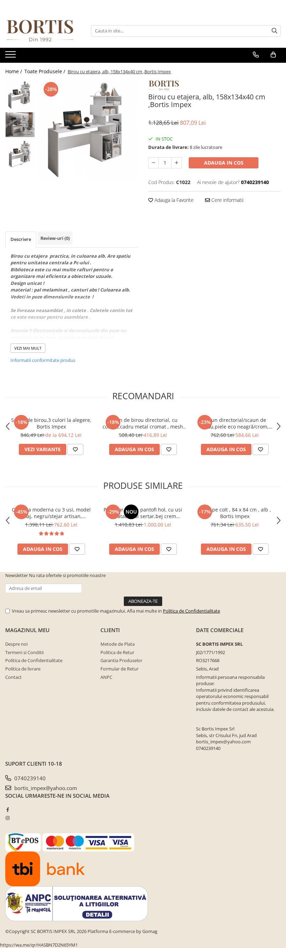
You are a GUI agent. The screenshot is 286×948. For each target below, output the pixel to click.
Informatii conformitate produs (42, 360)
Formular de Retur (119, 669)
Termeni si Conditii (24, 652)
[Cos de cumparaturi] (273, 55)
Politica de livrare (22, 669)
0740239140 (29, 778)
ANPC (106, 677)
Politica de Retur (117, 652)
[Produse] (11, 56)
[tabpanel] (88, 130)
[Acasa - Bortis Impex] (40, 31)
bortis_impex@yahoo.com (45, 787)
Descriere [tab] (20, 239)
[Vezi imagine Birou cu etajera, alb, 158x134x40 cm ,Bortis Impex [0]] (20, 95)
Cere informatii (226, 200)
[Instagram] (7, 818)
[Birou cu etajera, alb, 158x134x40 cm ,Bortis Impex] (88, 130)
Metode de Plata (117, 644)
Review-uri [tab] (55, 238)
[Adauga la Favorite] (75, 449)
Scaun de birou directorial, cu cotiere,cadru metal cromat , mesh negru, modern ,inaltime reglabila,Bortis (143, 423)
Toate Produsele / (45, 71)
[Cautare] (274, 31)
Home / (14, 71)
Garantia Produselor (121, 660)
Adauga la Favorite (173, 200)
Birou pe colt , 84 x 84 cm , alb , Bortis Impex (234, 512)
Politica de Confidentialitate (191, 611)
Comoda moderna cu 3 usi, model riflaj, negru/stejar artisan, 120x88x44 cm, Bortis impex (51, 512)
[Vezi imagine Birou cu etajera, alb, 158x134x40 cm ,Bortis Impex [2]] (20, 154)
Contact (13, 677)
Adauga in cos (223, 162)
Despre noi (16, 644)
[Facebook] (7, 809)
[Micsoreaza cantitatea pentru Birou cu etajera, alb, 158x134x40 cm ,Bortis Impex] (153, 162)
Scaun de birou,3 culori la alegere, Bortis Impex (51, 423)
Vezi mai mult (28, 348)
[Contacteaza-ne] (256, 55)
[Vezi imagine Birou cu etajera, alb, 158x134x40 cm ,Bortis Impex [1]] (20, 124)
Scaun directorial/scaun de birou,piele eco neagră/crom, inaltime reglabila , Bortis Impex (234, 423)
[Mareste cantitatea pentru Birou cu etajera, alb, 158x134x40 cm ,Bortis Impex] (176, 162)
